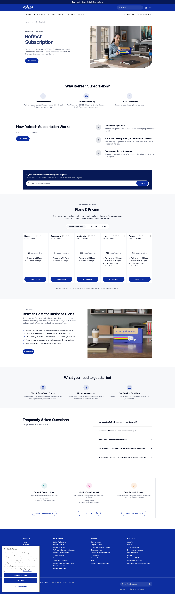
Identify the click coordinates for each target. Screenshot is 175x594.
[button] (122, 422)
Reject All (20, 580)
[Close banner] (158, 2)
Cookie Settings (21, 586)
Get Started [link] (28, 352)
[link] (87, 2)
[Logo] (28, 7)
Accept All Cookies (21, 575)
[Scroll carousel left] (21, 2)
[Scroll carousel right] (154, 2)
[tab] (76, 226)
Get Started (32, 61)
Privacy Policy (27, 571)
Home (27, 22)
